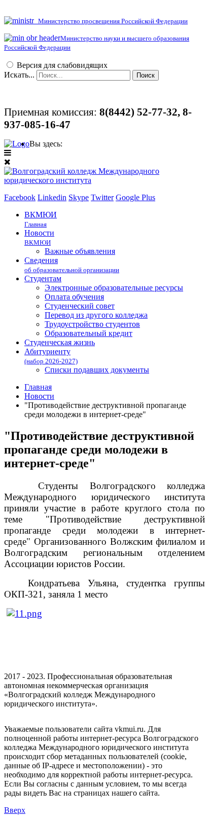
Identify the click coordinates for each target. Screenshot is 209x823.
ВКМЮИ (40, 219)
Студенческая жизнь (59, 342)
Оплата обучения (74, 296)
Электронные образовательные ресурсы (114, 287)
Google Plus (135, 197)
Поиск (145, 75)
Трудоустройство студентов (92, 324)
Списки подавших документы (97, 369)
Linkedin (52, 197)
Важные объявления (80, 251)
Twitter (102, 197)
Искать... (19, 74)
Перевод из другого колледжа (96, 315)
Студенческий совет (80, 306)
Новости (39, 237)
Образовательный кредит (88, 333)
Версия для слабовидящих (62, 65)
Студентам (42, 278)
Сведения (71, 265)
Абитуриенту (51, 356)
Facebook (20, 197)
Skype (78, 197)
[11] (24, 613)
